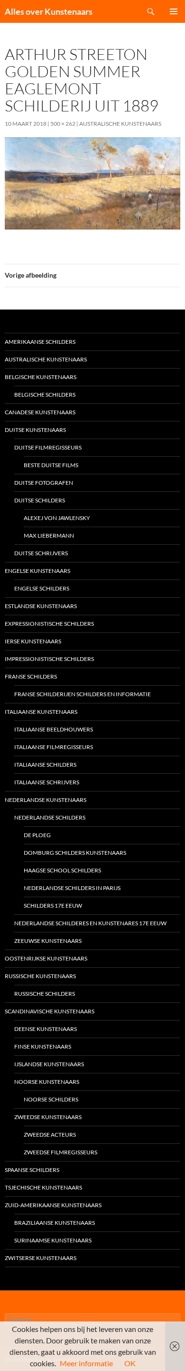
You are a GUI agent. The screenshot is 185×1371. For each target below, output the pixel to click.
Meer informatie (86, 1363)
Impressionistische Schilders (49, 658)
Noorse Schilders (51, 1099)
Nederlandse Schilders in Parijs (72, 887)
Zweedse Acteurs (50, 1134)
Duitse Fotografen (43, 482)
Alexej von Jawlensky (57, 517)
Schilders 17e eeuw (53, 905)
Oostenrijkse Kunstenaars (46, 958)
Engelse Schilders (41, 588)
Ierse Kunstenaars (33, 641)
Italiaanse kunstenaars (41, 711)
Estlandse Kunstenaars (41, 606)
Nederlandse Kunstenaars (45, 799)
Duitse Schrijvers (41, 553)
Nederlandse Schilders (49, 817)
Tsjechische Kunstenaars (43, 1187)
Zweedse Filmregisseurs (60, 1152)
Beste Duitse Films (51, 465)
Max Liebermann (49, 535)
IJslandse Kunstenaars (49, 1064)
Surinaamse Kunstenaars (53, 1240)
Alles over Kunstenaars (48, 11)
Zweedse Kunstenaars (48, 1117)
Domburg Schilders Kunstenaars (75, 852)
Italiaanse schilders (45, 764)
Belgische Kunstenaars (40, 376)
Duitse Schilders (39, 500)
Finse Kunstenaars (42, 1046)
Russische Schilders (44, 993)
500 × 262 (62, 123)
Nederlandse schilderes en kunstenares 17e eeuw (90, 923)
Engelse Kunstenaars (37, 570)
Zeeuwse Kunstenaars (48, 940)
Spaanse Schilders (32, 1169)
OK (130, 1363)
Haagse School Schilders (62, 870)
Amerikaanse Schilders (40, 341)
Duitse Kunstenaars (35, 429)
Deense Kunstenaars (45, 1028)
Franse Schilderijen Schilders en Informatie (82, 694)
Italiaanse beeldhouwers (53, 729)
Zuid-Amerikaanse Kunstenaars (53, 1205)
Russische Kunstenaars (40, 976)
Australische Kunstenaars (120, 123)
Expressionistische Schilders (49, 623)
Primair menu (173, 11)
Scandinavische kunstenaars (49, 1011)
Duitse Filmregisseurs (48, 447)
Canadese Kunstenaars (40, 412)
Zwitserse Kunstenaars (40, 1257)
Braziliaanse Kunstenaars (54, 1222)
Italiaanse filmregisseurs (53, 747)
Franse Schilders (31, 676)
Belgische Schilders (44, 394)
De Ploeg (37, 835)
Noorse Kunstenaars (46, 1081)
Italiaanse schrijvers (46, 782)
